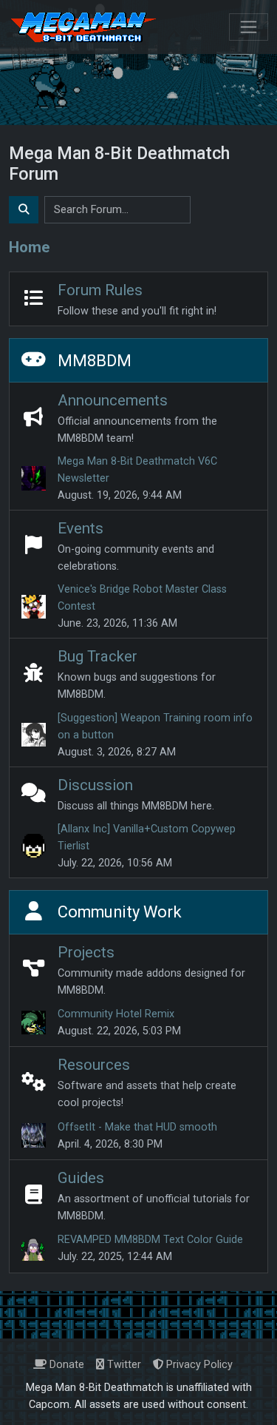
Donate (65, 1364)
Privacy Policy (198, 1364)
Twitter (122, 1364)
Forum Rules (100, 290)
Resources (94, 1065)
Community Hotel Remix (116, 1014)
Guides (81, 1178)
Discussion (95, 785)
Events (80, 528)
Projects (86, 952)
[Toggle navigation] (248, 27)
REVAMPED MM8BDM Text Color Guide (150, 1239)
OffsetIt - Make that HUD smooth (137, 1127)
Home (29, 247)
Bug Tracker (97, 656)
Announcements (113, 400)
